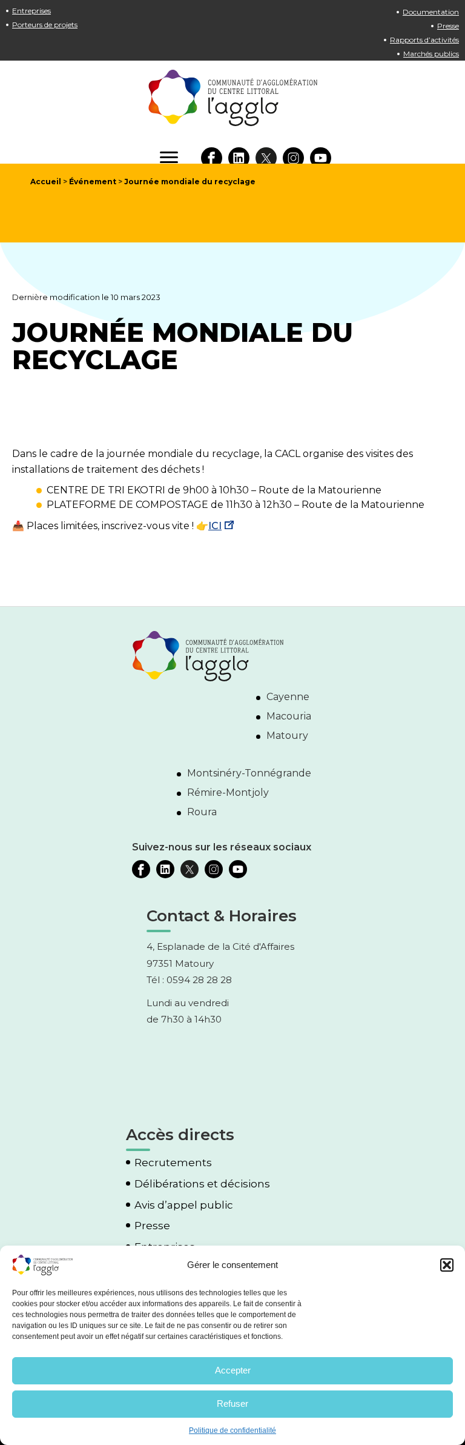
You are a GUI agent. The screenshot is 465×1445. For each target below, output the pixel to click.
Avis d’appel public (183, 1205)
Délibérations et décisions (202, 1184)
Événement (92, 181)
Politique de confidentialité (232, 1430)
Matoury (287, 735)
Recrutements (173, 1163)
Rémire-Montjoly (228, 792)
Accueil (45, 181)
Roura (202, 812)
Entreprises (31, 10)
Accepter (233, 1370)
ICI (215, 526)
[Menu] (169, 157)
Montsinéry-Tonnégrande (249, 773)
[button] (447, 1265)
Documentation (431, 11)
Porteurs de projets (45, 24)
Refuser (232, 1403)
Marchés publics (431, 53)
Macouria (288, 716)
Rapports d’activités (424, 39)
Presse (448, 25)
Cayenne (287, 696)
